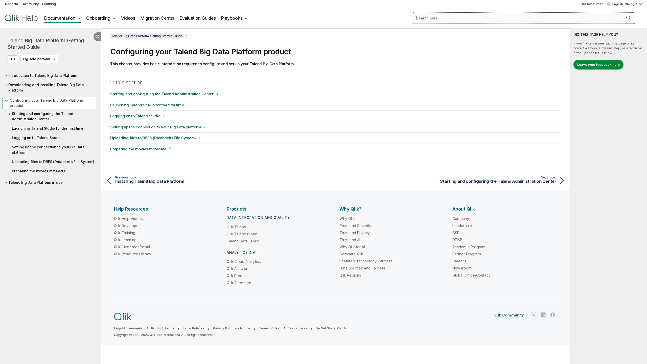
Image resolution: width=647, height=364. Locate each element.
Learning (49, 4)
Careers (459, 261)
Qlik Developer (127, 225)
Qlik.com (11, 4)
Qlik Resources (592, 4)
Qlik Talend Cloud (242, 234)
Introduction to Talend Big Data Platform (42, 75)
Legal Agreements (128, 328)
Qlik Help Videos (128, 218)
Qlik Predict (237, 276)
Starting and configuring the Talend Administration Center (42, 116)
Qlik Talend (236, 227)
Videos (128, 18)
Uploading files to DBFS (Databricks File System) (53, 162)
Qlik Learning (125, 240)
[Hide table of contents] (97, 36)
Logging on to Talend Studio (36, 137)
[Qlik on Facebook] (553, 315)
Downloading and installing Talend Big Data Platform (46, 87)
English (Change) (625, 4)
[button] (628, 17)
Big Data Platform (36, 59)
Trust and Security (355, 225)
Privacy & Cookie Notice (231, 328)
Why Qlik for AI (352, 247)
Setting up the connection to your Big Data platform (48, 149)
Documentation (59, 18)
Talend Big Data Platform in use (35, 182)
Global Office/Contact (471, 275)
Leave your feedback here (598, 64)
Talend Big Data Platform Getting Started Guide (46, 43)
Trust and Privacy (354, 233)
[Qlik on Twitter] (533, 315)
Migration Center (157, 18)
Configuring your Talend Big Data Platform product (46, 103)
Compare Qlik (351, 254)
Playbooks (232, 18)
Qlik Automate (239, 283)
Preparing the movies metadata (39, 171)
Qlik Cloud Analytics (244, 261)
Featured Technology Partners (365, 261)
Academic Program (469, 247)
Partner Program (466, 254)
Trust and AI (349, 240)
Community (30, 4)
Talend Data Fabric (243, 241)
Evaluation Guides (197, 18)
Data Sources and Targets (362, 268)
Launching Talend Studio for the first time (47, 128)
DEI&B (457, 240)
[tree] (50, 127)
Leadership (462, 225)
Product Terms (162, 328)
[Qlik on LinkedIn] (543, 315)
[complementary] (608, 196)
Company (460, 218)
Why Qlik (347, 218)
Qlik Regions (350, 275)
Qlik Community (509, 315)
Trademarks (297, 328)
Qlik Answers (238, 268)
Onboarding (98, 18)
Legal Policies (193, 328)
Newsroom (462, 268)
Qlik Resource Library (132, 254)
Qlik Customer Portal (132, 247)
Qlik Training (124, 233)
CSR (455, 233)
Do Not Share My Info (331, 328)
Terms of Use (269, 328)
